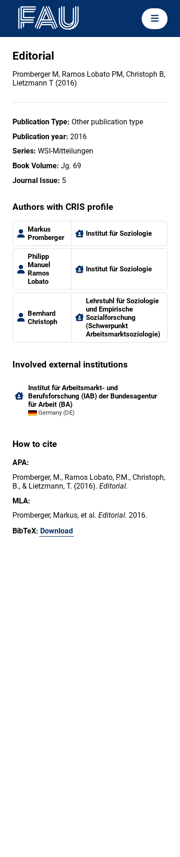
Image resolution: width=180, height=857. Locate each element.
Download (56, 530)
